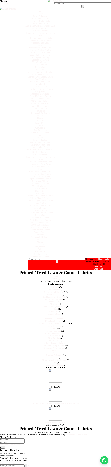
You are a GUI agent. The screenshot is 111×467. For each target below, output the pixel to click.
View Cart (98, 266)
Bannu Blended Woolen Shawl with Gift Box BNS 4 (55, 403)
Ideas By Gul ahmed (54, 321)
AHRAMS (54, 287)
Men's (54, 328)
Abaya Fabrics (40, 84)
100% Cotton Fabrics (40, 101)
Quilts (40, 125)
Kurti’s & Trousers (40, 28)
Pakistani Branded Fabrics (40, 48)
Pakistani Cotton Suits (40, 21)
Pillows (40, 115)
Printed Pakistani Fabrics (40, 96)
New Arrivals (54, 336)
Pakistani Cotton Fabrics (40, 50)
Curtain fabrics (54, 314)
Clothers (54, 309)
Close (84, 435)
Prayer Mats (40, 123)
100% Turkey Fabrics (40, 103)
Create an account (7, 463)
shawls (54, 357)
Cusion (40, 118)
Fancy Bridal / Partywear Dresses (40, 33)
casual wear (54, 302)
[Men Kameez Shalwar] (55, 420)
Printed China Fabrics (40, 98)
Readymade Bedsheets (40, 113)
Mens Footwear (40, 65)
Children (40, 35)
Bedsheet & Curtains (40, 94)
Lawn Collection (40, 16)
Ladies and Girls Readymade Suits (40, 26)
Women (40, 14)
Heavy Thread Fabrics (40, 106)
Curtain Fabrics (40, 108)
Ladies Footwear (40, 31)
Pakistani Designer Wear (40, 18)
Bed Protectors (40, 130)
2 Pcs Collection (40, 86)
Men (40, 45)
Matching (40, 69)
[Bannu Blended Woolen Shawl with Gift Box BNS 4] (55, 401)
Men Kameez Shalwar (55, 422)
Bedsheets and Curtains (53, 292)
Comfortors (40, 128)
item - (104, 259)
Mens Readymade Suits (54, 333)
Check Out (98, 269)
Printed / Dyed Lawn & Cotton (40, 72)
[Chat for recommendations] (104, 460)
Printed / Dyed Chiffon (40, 74)
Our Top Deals (54, 340)
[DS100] (55, 382)
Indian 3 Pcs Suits (40, 23)
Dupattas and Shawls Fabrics (40, 89)
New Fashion (54, 338)
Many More (40, 67)
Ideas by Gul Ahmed (54, 319)
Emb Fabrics (40, 79)
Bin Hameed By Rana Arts (54, 297)
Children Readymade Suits (40, 38)
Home (40, 11)
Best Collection (53, 294)
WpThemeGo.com (74, 435)
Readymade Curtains (40, 132)
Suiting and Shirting (40, 57)
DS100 (56, 384)
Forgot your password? (10, 445)
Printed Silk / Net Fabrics (40, 82)
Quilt (54, 353)
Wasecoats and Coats (40, 43)
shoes (54, 362)
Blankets (40, 120)
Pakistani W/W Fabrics (40, 52)
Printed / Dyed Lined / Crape (40, 77)
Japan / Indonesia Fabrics (40, 55)
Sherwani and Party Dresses (40, 40)
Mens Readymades (40, 62)
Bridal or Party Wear (54, 299)
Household (40, 111)
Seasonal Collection (40, 60)
